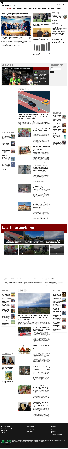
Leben (25, 8)
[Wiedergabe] (17, 76)
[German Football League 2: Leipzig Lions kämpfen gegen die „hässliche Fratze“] (13, 322)
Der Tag (55, 12)
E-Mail (51, 67)
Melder (52, 8)
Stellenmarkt (53, 426)
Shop (52, 432)
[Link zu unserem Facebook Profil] (62, 5)
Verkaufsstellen (30, 431)
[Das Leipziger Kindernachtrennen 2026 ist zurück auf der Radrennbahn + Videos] (13, 311)
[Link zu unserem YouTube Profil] (58, 5)
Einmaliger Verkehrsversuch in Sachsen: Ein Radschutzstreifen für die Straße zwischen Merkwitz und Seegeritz (54, 284)
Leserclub (7, 353)
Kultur (29, 8)
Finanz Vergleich (54, 429)
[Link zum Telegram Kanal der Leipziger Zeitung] (64, 5)
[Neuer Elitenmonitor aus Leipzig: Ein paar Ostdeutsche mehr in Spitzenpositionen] (64, 137)
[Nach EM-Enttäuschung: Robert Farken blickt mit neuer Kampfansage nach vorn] (13, 300)
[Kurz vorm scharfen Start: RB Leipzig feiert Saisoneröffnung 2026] (13, 306)
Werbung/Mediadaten (31, 429)
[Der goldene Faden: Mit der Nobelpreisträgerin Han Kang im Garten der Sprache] (64, 131)
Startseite (9, 8)
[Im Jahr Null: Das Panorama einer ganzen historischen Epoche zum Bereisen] (64, 125)
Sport (39, 8)
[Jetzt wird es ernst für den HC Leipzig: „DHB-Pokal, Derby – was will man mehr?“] (13, 294)
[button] (22, 8)
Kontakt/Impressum (30, 426)
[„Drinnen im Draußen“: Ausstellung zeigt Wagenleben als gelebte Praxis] (64, 294)
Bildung (34, 8)
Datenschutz (53, 435)
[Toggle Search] (66, 4)
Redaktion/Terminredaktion (32, 428)
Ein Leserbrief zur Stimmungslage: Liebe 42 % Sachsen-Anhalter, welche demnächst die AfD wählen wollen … (13, 278)
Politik (14, 8)
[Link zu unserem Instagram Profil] (60, 5)
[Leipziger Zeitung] (8, 4)
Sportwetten (53, 431)
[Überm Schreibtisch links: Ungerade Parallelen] (8, 375)
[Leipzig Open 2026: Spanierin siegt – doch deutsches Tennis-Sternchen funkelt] (13, 316)
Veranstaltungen (45, 8)
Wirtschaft (19, 8)
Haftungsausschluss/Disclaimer (56, 434)
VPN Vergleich (53, 428)
